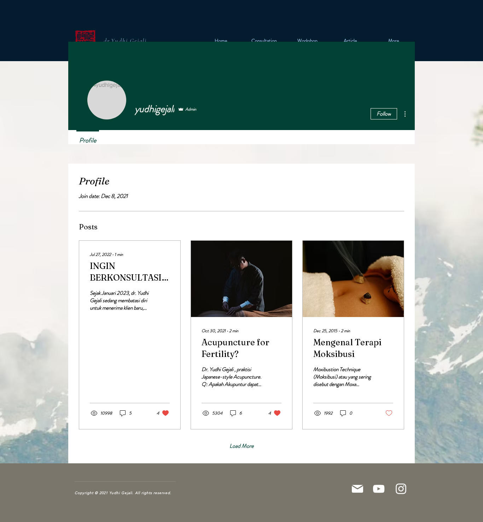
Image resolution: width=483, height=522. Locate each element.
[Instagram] (401, 489)
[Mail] (357, 489)
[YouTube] (379, 489)
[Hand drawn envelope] (86, 41)
